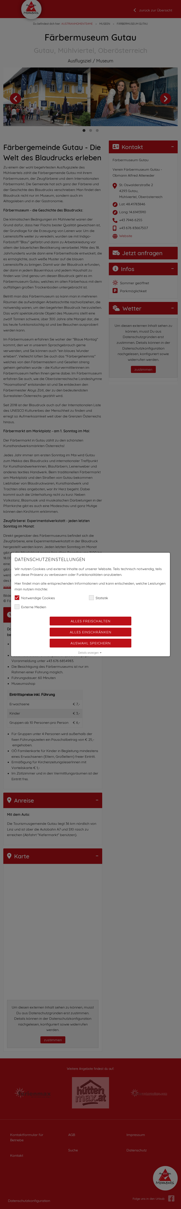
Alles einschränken (90, 632)
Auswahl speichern (90, 643)
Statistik (102, 598)
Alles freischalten (91, 621)
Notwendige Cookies (38, 598)
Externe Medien (33, 607)
